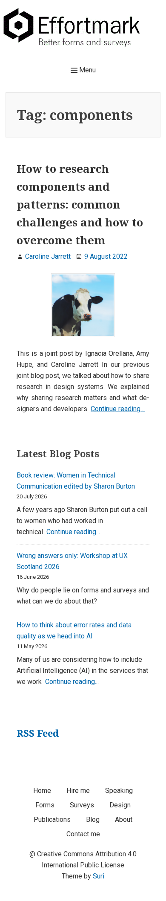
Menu (86, 70)
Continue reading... (73, 532)
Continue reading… (118, 409)
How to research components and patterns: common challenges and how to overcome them (80, 204)
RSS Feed (38, 733)
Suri (98, 876)
